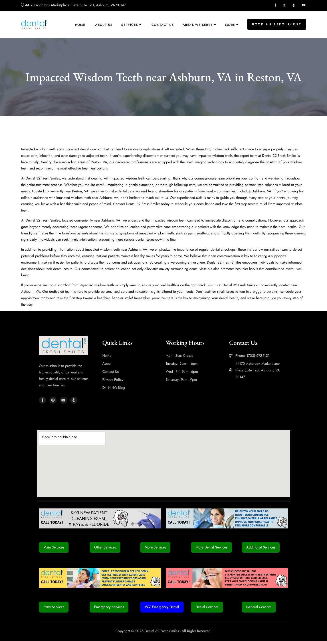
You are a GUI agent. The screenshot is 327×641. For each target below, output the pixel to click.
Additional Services (260, 547)
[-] (34, 24)
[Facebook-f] (42, 400)
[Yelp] (73, 400)
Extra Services (53, 606)
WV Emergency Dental (162, 606)
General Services (258, 606)
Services (129, 24)
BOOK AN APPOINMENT (276, 24)
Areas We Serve (198, 24)
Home (80, 24)
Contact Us (162, 24)
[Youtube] (63, 400)
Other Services (105, 547)
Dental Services (207, 606)
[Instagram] (53, 400)
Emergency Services (109, 606)
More (230, 24)
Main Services (53, 547)
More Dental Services (211, 547)
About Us (103, 24)
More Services (155, 547)
